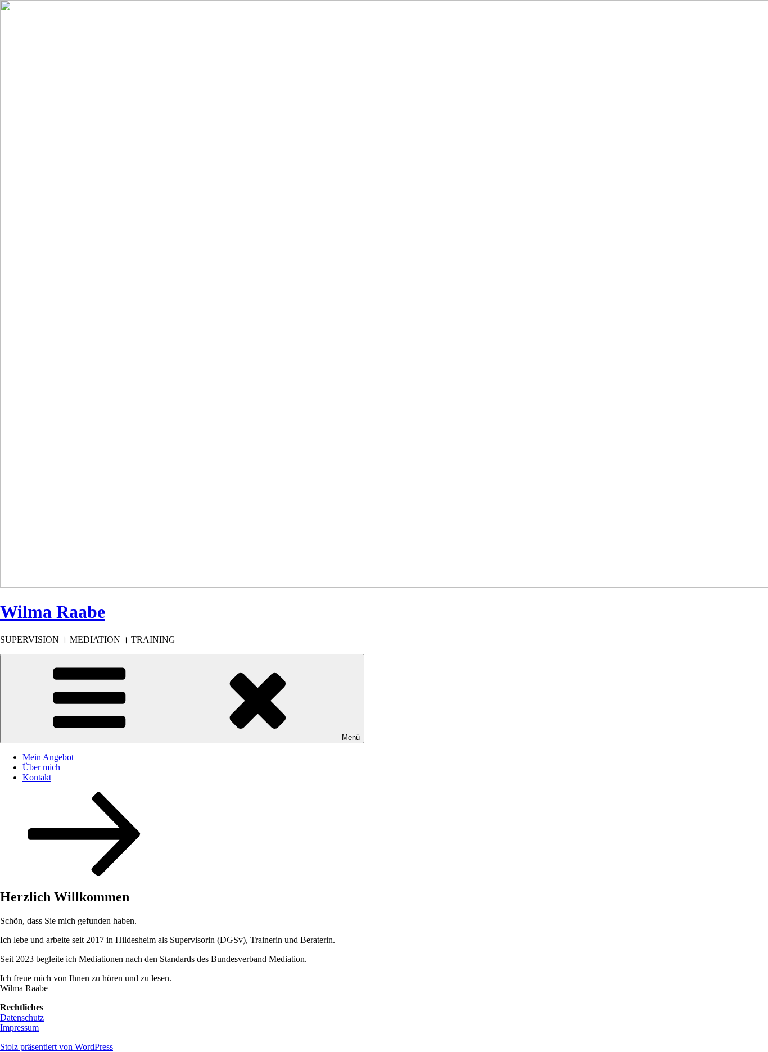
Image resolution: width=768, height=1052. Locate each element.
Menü (351, 737)
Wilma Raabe (52, 612)
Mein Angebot (48, 757)
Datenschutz (22, 1017)
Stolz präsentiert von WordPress (56, 1046)
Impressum (19, 1027)
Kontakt (36, 777)
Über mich (41, 767)
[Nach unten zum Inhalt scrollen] (84, 873)
